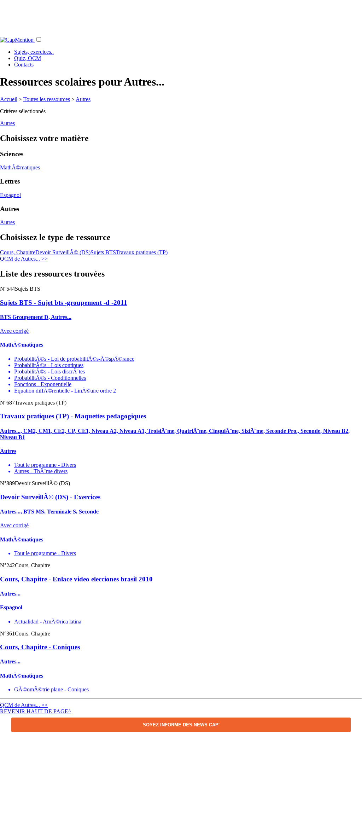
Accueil (8, 99)
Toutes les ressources (46, 99)
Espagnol (10, 195)
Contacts (24, 65)
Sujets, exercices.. (34, 52)
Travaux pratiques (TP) (142, 252)
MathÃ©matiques (20, 167)
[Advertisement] (181, 16)
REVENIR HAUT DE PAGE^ (35, 711)
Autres (83, 99)
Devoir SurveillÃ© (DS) (62, 252)
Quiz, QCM (27, 58)
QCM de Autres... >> (24, 259)
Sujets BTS (103, 252)
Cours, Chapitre (17, 252)
